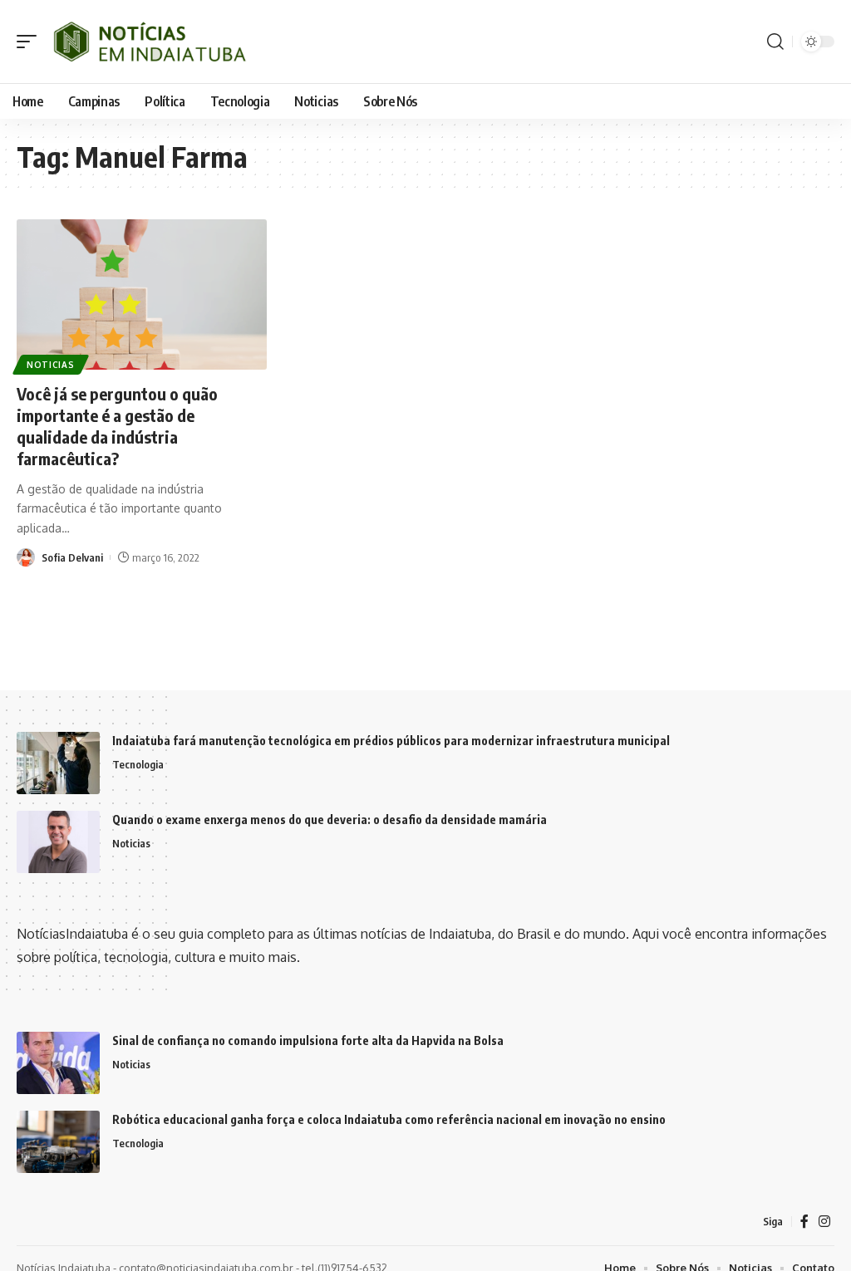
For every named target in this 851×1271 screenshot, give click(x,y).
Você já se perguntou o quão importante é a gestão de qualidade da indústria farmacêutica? (117, 426)
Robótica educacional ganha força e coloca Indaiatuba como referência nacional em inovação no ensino (389, 1119)
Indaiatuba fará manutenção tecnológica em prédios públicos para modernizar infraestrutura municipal (391, 741)
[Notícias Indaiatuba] (147, 41)
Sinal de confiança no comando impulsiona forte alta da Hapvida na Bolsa (308, 1040)
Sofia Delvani (72, 557)
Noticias (51, 365)
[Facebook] (804, 1221)
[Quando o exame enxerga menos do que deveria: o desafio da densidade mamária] (58, 842)
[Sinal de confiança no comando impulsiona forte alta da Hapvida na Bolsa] (58, 1063)
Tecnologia (138, 764)
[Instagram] (824, 1221)
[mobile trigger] (31, 41)
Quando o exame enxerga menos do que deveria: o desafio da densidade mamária (329, 819)
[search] (775, 41)
